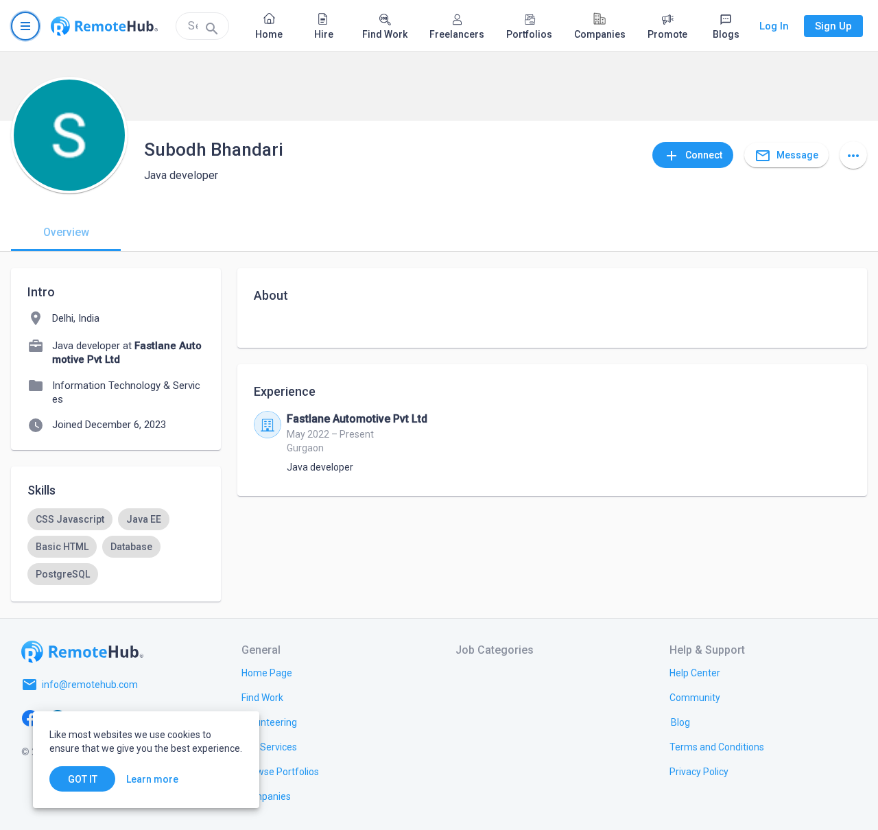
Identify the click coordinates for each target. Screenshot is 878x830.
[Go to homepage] (104, 26)
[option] (69, 519)
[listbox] (115, 547)
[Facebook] (30, 717)
